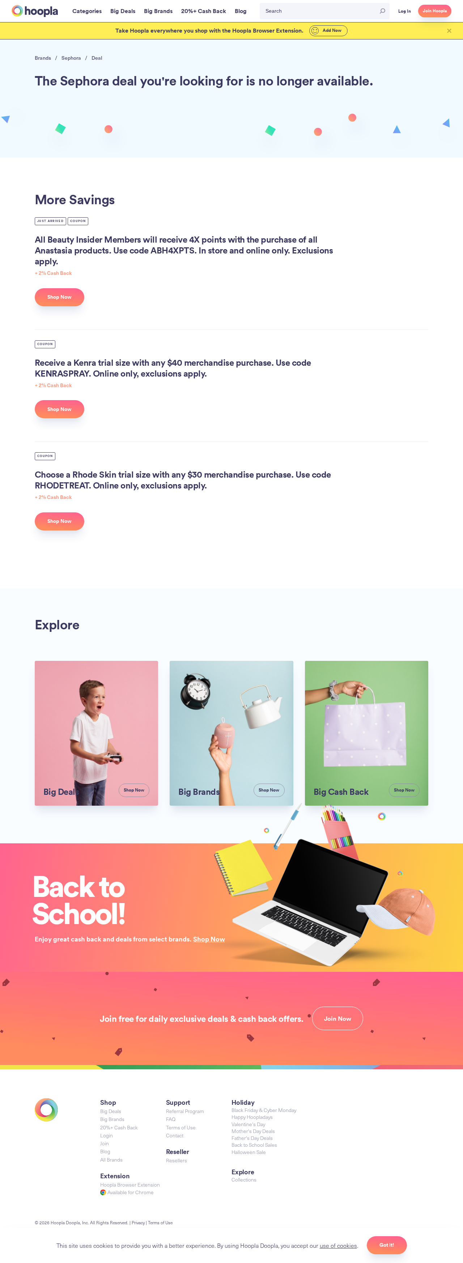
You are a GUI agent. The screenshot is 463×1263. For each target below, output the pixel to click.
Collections (244, 1179)
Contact (174, 1135)
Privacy (138, 1222)
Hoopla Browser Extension (130, 1184)
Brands (43, 58)
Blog (105, 1151)
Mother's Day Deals (253, 1131)
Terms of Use (181, 1127)
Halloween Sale (249, 1152)
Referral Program (185, 1111)
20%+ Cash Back (119, 1127)
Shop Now (209, 939)
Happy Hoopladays (252, 1116)
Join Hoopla (435, 11)
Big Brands (112, 1119)
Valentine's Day (248, 1124)
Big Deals (110, 1111)
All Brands (111, 1159)
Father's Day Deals (252, 1137)
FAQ (170, 1119)
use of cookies (338, 1245)
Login (106, 1135)
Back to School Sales (254, 1144)
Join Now (337, 1019)
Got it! (386, 1245)
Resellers (176, 1160)
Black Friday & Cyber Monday (264, 1110)
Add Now (331, 30)
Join (104, 1143)
